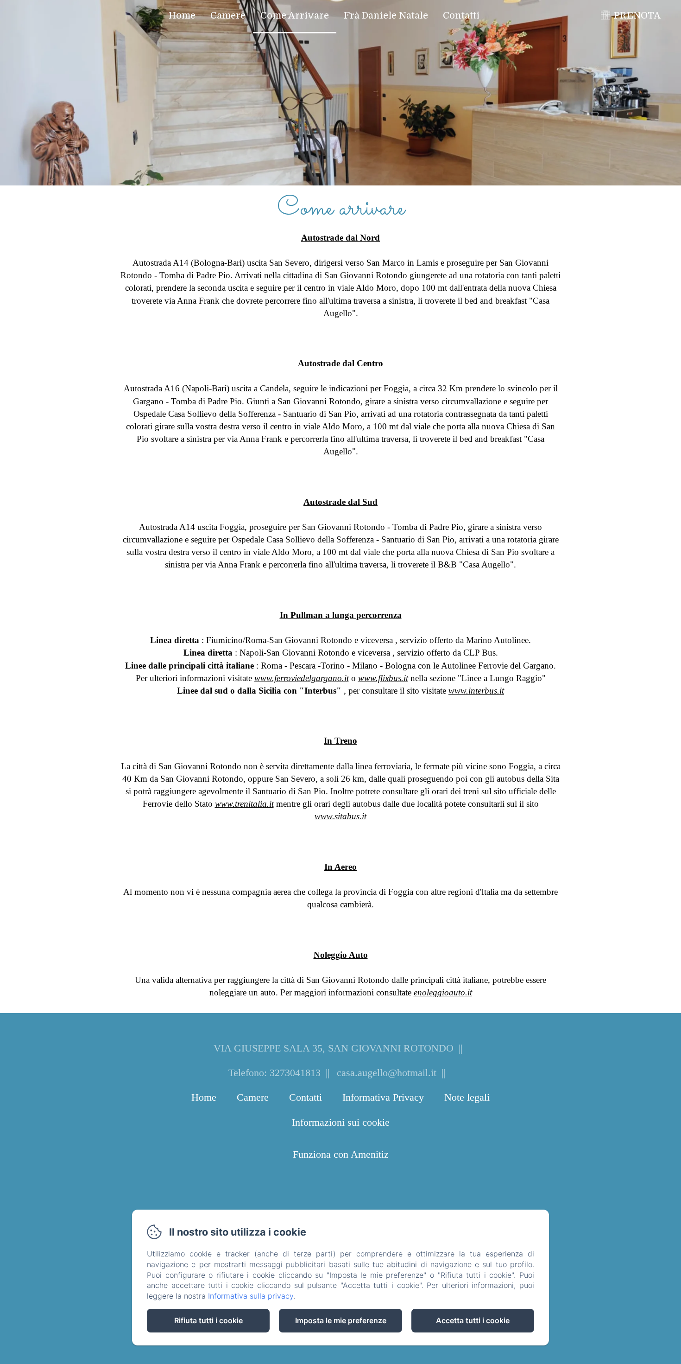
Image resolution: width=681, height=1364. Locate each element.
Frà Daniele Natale (386, 15)
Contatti (461, 15)
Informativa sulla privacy (250, 1295)
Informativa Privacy (383, 1097)
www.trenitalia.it (244, 804)
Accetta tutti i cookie (473, 1320)
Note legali (467, 1097)
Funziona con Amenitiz (341, 1154)
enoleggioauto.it (443, 992)
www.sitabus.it (340, 816)
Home (182, 15)
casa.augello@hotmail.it (386, 1072)
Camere (228, 15)
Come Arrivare (294, 15)
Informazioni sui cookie (341, 1122)
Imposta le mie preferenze (340, 1320)
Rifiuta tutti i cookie (208, 1320)
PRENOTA (637, 15)
